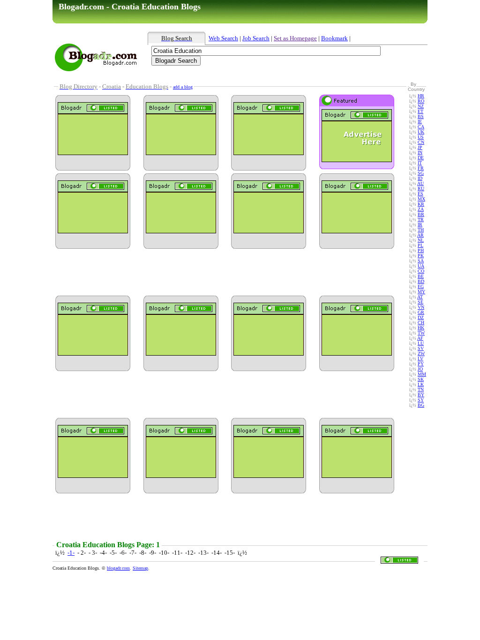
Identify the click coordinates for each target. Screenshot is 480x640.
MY (421, 291)
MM (422, 374)
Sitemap (140, 568)
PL (420, 245)
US (421, 137)
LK (421, 384)
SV (421, 348)
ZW (421, 353)
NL (421, 240)
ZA (421, 209)
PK (421, 255)
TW (421, 332)
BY (421, 394)
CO (421, 271)
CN (421, 142)
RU (421, 188)
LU (421, 343)
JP (420, 147)
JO (420, 369)
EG (421, 286)
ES (420, 193)
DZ (421, 317)
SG (421, 173)
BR (421, 214)
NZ (421, 106)
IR (420, 224)
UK (421, 131)
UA (421, 265)
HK (421, 327)
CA (421, 126)
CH (421, 322)
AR (420, 235)
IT (420, 162)
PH (421, 250)
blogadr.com (118, 568)
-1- (71, 552)
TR (421, 219)
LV (420, 358)
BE (421, 276)
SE (420, 302)
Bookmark (334, 38)
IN (420, 152)
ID (420, 178)
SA (421, 260)
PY (421, 363)
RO (421, 101)
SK (421, 379)
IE (420, 121)
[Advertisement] (261, 76)
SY (421, 399)
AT (420, 296)
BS (421, 116)
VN (421, 307)
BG (421, 405)
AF (420, 338)
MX (421, 198)
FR (421, 168)
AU (420, 183)
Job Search (256, 38)
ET (420, 111)
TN (421, 389)
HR (421, 95)
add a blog (183, 86)
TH (421, 229)
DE (421, 157)
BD (421, 281)
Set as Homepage (295, 38)
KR (421, 204)
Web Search (223, 38)
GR (421, 312)
